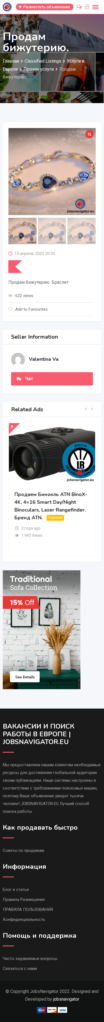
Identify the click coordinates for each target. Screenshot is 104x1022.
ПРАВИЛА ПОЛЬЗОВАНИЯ (28, 909)
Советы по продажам (23, 850)
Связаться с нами (20, 968)
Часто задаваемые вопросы (30, 958)
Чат (29, 378)
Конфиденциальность (24, 919)
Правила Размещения (24, 899)
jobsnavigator (66, 999)
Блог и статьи (16, 889)
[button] (86, 409)
